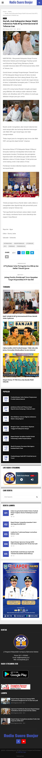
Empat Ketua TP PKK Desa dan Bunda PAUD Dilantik (18, 381)
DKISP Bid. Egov (22, 752)
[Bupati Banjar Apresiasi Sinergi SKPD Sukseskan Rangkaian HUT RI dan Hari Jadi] (5, 701)
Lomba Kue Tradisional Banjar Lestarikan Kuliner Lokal (24, 533)
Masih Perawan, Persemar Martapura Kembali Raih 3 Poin (22, 447)
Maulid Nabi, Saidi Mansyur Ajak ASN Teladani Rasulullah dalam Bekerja (22, 553)
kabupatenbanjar (19, 243)
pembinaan (12, 246)
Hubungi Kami (20, 756)
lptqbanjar (29, 243)
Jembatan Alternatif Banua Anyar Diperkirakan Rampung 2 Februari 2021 (23, 408)
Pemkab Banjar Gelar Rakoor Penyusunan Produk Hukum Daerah (24, 398)
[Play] (21, 479)
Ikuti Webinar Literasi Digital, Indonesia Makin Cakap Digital (23, 418)
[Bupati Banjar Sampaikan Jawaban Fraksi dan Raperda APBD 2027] (5, 721)
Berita (4, 18)
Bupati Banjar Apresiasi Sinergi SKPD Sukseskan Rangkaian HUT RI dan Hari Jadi (24, 543)
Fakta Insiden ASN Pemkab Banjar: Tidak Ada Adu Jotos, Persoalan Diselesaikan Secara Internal (20, 349)
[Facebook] (18, 741)
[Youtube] (23, 741)
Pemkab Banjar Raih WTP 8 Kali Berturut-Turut (24, 457)
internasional (8, 243)
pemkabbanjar (21, 246)
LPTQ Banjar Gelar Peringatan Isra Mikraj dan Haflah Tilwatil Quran (21, 267)
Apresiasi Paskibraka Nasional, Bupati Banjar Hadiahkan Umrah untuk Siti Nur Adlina (25, 710)
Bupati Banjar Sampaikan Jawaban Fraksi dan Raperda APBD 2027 (24, 523)
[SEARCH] (37, 497)
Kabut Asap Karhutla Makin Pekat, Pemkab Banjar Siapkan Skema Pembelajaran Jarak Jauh (24, 513)
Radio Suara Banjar (21, 2)
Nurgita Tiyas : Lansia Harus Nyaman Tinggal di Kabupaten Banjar (22, 428)
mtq (5, 246)
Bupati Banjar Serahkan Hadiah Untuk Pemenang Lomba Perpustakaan (23, 437)
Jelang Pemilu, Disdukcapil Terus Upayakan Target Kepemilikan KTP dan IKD (21, 278)
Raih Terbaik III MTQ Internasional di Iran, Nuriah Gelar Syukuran (20, 317)
